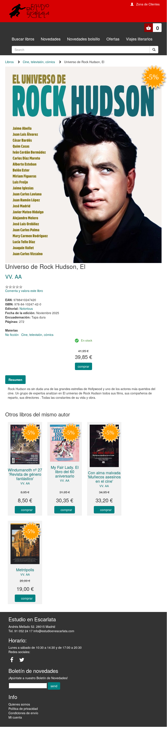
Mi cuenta (15, 717)
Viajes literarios (139, 39)
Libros (9, 62)
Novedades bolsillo (83, 39)
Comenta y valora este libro (24, 290)
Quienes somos (19, 704)
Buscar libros (23, 39)
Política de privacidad (23, 708)
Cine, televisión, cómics (39, 62)
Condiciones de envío (23, 713)
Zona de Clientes (148, 4)
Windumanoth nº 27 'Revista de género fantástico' (25, 474)
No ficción (12, 334)
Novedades (51, 39)
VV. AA (25, 483)
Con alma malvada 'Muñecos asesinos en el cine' (104, 477)
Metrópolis (25, 569)
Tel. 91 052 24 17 (20, 631)
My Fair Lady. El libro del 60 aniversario (65, 471)
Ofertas (112, 39)
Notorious (26, 308)
